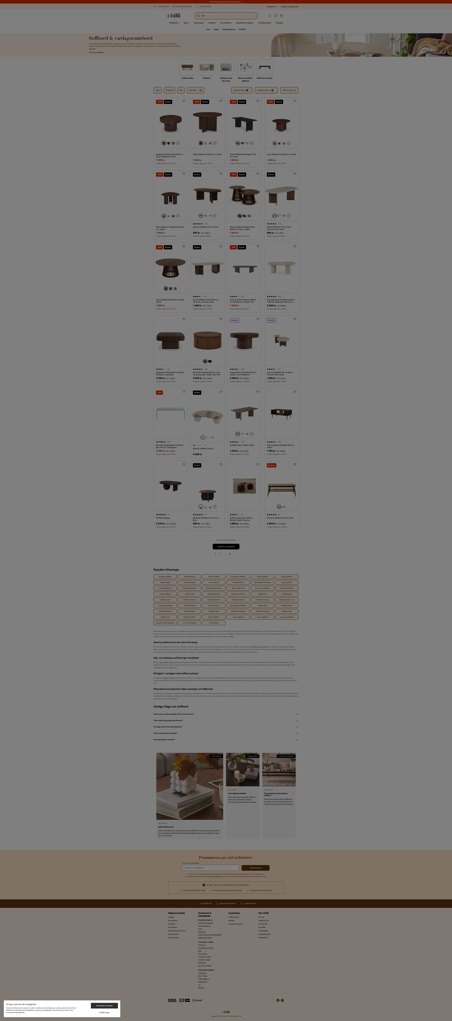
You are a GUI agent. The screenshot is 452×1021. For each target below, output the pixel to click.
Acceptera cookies (104, 1005)
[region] (62, 1008)
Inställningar (104, 1012)
